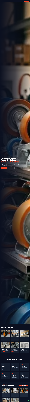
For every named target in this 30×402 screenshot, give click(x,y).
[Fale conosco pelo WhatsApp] (28, 400)
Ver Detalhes (6, 396)
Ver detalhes (3, 351)
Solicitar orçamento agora (23, 385)
